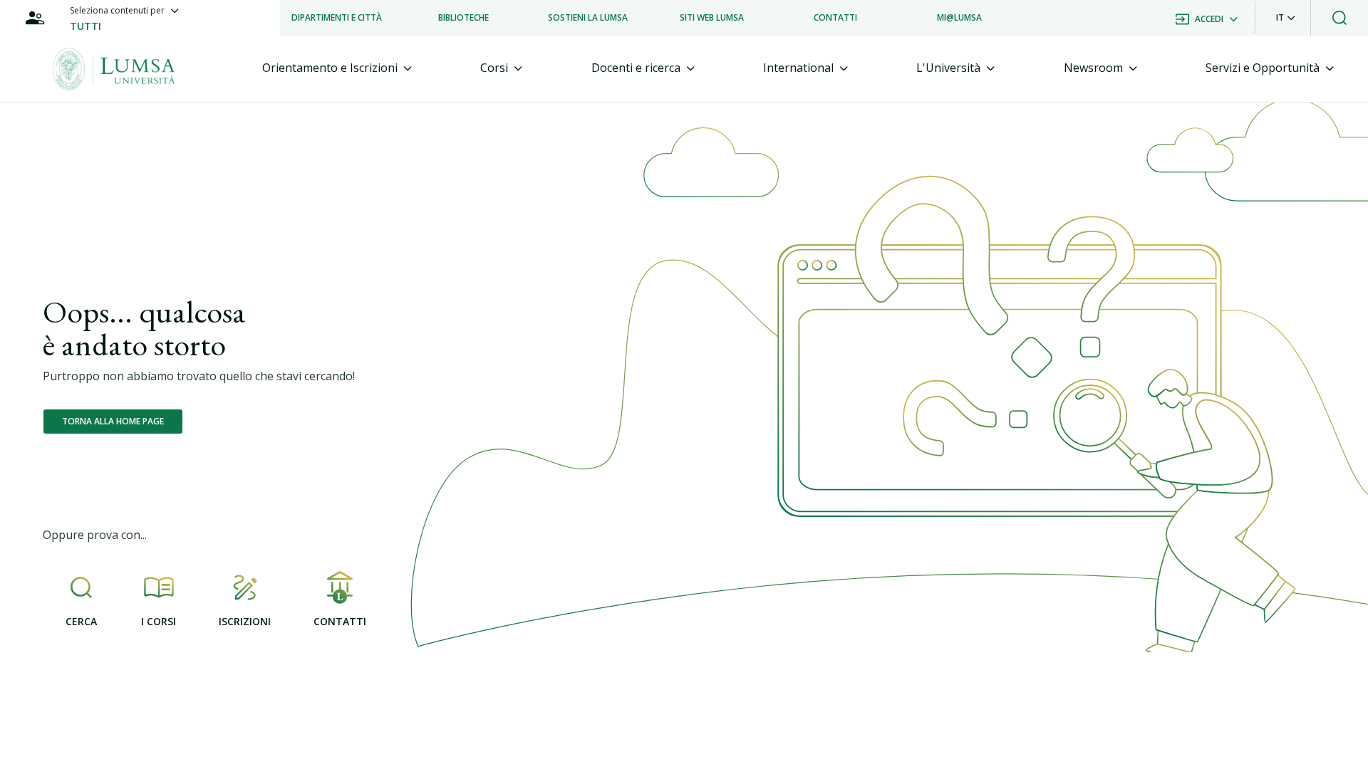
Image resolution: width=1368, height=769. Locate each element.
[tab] (337, 68)
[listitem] (336, 18)
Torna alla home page (113, 421)
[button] (1286, 18)
